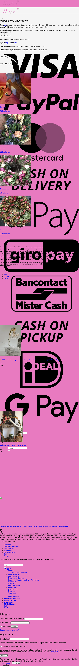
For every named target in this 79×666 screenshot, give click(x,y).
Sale (6, 554)
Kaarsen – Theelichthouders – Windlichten (23, 580)
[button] (39, 665)
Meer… (6, 556)
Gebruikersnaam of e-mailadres (12, 619)
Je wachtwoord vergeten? (9, 630)
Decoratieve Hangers (16, 578)
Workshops (8, 550)
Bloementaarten (14, 574)
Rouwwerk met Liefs (11, 547)
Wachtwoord (5, 622)
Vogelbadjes (12, 593)
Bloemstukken (13, 576)
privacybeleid (54, 652)
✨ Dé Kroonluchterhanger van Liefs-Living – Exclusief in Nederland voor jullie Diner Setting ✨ (30, 360)
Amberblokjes (13, 587)
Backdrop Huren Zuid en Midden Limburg (13, 445)
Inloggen (14, 626)
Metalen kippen (13, 582)
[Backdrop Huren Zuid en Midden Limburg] (11, 441)
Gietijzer (11, 584)
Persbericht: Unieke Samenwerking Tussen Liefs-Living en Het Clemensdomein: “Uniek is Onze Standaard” (34, 526)
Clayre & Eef (12, 589)
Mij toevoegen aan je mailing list (14, 646)
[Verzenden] (9, 450)
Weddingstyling (9, 548)
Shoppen (7, 545)
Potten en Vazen (14, 585)
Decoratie (11, 591)
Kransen (11, 571)
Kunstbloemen (13, 597)
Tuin (9, 595)
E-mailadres (5, 639)
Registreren (4, 655)
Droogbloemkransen (19, 572)
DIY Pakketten (9, 552)
